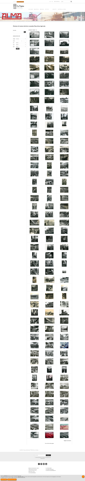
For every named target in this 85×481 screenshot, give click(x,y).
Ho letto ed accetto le (43, 458)
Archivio (42, 9)
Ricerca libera (14, 30)
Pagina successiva (67, 440)
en (50, 1)
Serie (13, 42)
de (52, 1)
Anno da (14, 40)
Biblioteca (36, 9)
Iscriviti (48, 455)
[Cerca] (71, 1)
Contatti (54, 9)
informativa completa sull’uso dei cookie (19, 477)
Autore (13, 46)
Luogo (13, 44)
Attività (47, 9)
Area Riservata (57, 1)
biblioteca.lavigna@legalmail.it (51, 470)
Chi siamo (30, 9)
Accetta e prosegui (3, 479)
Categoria (14, 38)
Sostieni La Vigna (62, 9)
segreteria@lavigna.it (51, 469)
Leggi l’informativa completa (12, 479)
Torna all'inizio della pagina (49, 443)
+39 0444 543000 (49, 468)
